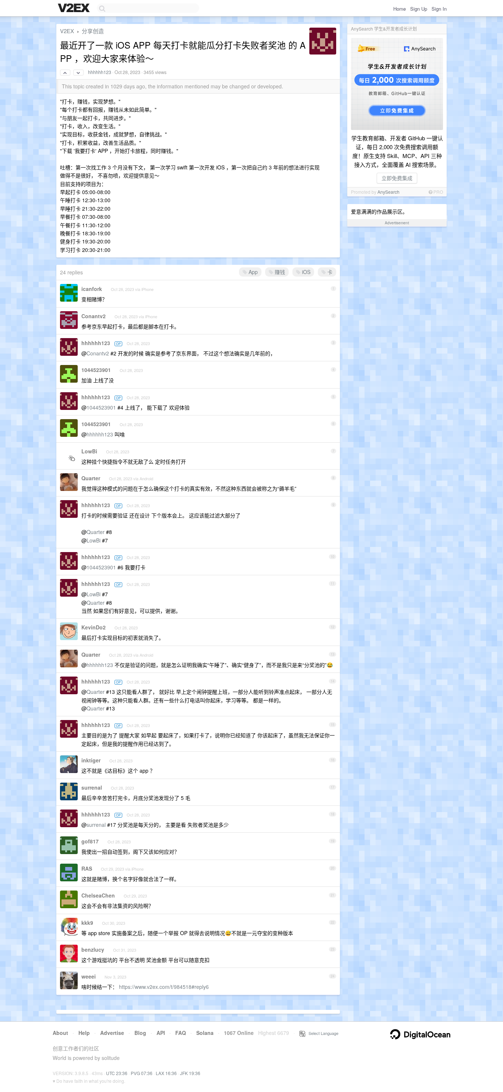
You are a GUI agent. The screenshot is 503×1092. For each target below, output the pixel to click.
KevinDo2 (93, 627)
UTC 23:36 (116, 1073)
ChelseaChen (98, 895)
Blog (140, 1032)
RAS (86, 868)
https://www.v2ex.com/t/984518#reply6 (164, 986)
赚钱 (279, 271)
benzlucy (92, 949)
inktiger (91, 760)
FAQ (180, 1032)
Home (399, 8)
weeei (88, 976)
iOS (305, 271)
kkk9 (87, 922)
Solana (205, 1032)
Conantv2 (93, 316)
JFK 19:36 (190, 1073)
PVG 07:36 (141, 1073)
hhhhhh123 (99, 72)
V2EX (67, 31)
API (160, 1032)
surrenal (91, 787)
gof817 (90, 841)
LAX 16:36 (166, 1073)
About (60, 1032)
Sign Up (418, 8)
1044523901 (96, 369)
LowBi (89, 451)
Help (84, 1032)
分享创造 (93, 31)
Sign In (439, 8)
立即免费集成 (396, 178)
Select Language (321, 1033)
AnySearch (388, 192)
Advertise (112, 1032)
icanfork (91, 288)
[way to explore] (74, 8)
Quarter (90, 478)
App (252, 271)
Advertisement (397, 222)
